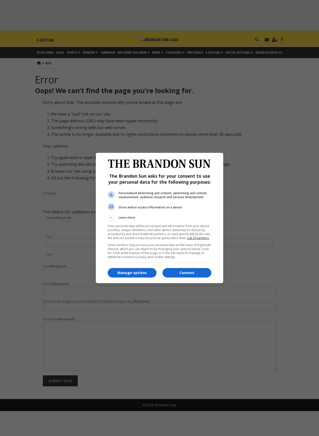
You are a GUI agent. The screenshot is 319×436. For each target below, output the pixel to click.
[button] (159, 217)
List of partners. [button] (198, 238)
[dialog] (159, 218)
